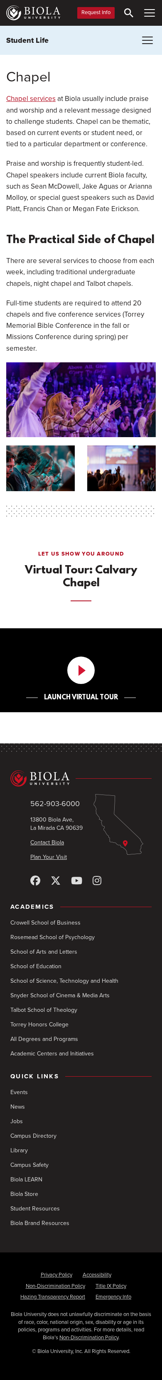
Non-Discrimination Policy (55, 1286)
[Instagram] (97, 881)
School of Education (35, 966)
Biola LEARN (26, 1179)
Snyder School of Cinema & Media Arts (60, 995)
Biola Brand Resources (39, 1223)
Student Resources (35, 1208)
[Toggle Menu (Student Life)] (147, 40)
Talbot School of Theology (43, 1009)
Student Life (27, 40)
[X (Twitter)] (56, 881)
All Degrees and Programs (44, 1039)
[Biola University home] (33, 12)
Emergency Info (113, 1297)
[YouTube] (76, 881)
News (17, 1106)
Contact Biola (47, 842)
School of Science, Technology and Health (64, 980)
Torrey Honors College (39, 1024)
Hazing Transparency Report (52, 1297)
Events (19, 1092)
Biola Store (24, 1194)
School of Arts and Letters (43, 951)
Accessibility (97, 1275)
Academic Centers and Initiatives (52, 1053)
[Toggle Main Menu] (149, 13)
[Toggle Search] (128, 13)
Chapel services (31, 98)
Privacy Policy (56, 1275)
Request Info (95, 12)
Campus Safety (29, 1164)
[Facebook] (35, 881)
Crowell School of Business (45, 922)
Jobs (16, 1121)
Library (19, 1150)
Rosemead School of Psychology (52, 937)
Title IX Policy (111, 1286)
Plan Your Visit (48, 857)
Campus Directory (33, 1135)
